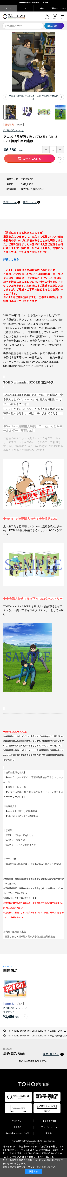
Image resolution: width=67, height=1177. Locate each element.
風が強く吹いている (13, 130)
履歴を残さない (51, 1054)
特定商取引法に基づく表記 (17, 1133)
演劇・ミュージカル (58, 8)
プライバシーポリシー (49, 1127)
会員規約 (17, 1127)
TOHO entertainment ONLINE (33, 2)
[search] (40, 26)
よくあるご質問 (49, 1121)
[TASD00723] (10, 112)
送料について (10, 202)
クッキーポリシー (28, 1166)
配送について (30, 202)
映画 (42, 8)
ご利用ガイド (17, 1121)
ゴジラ (25, 8)
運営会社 (49, 1133)
